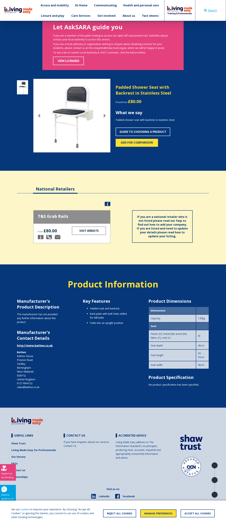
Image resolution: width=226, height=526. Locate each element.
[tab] (55, 186)
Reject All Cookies (119, 513)
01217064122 (24, 383)
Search (212, 10)
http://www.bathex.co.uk (35, 345)
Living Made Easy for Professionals (33, 450)
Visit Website (89, 231)
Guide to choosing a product (143, 132)
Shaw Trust (18, 443)
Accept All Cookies (198, 513)
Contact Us (70, 446)
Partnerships (19, 477)
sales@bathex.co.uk (28, 387)
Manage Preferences (158, 513)
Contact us (18, 470)
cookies (24, 509)
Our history (18, 456)
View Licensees (68, 61)
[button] (39, 115)
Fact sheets (150, 16)
